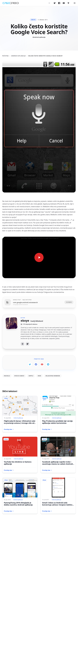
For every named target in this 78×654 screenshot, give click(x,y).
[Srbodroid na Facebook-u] (59, 3)
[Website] (22, 344)
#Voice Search (19, 376)
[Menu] (74, 3)
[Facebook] (36, 364)
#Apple (31, 376)
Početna (5, 56)
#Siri (39, 376)
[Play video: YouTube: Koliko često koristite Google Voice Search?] (39, 257)
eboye (33, 19)
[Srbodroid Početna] (10, 3)
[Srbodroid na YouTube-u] (64, 3)
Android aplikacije (18, 56)
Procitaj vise (8, 429)
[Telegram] (48, 364)
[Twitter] (27, 344)
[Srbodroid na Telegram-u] (68, 3)
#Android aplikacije (39, 37)
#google (7, 376)
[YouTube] (42, 364)
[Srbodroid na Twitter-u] (55, 3)
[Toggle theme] (49, 3)
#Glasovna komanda (53, 376)
